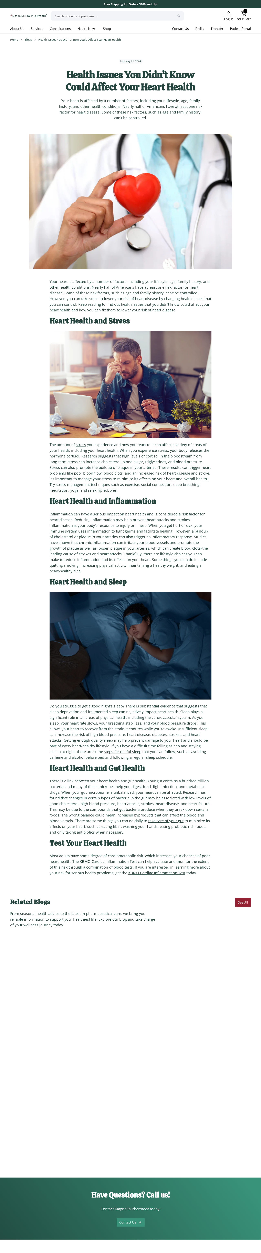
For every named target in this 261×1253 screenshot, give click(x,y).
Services (37, 28)
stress (81, 444)
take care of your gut (166, 820)
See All (243, 902)
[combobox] (117, 16)
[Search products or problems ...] (179, 16)
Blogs (28, 39)
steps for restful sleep (122, 751)
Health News (86, 28)
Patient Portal (240, 28)
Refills (199, 28)
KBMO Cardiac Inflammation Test (156, 872)
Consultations (60, 28)
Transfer (217, 28)
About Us (17, 28)
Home (14, 39)
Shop (107, 28)
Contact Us (180, 28)
